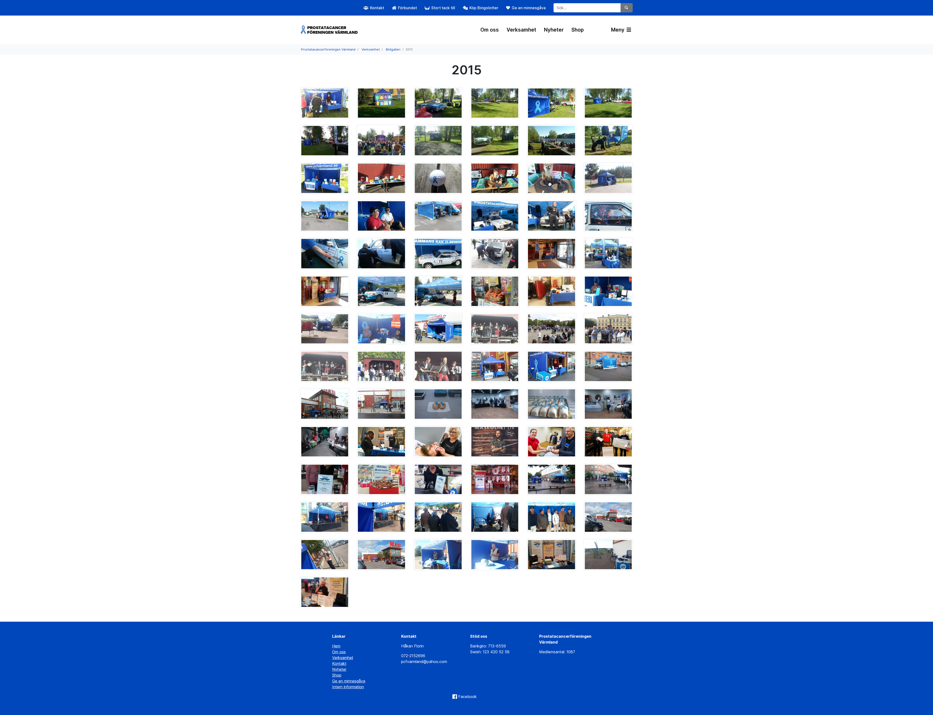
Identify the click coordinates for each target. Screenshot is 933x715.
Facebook (467, 696)
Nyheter (554, 30)
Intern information (348, 686)
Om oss (489, 30)
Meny (618, 30)
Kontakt (339, 663)
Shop (577, 30)
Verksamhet (521, 30)
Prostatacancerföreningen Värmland (328, 49)
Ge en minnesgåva (348, 681)
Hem (336, 646)
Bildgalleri (393, 49)
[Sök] (627, 7)
